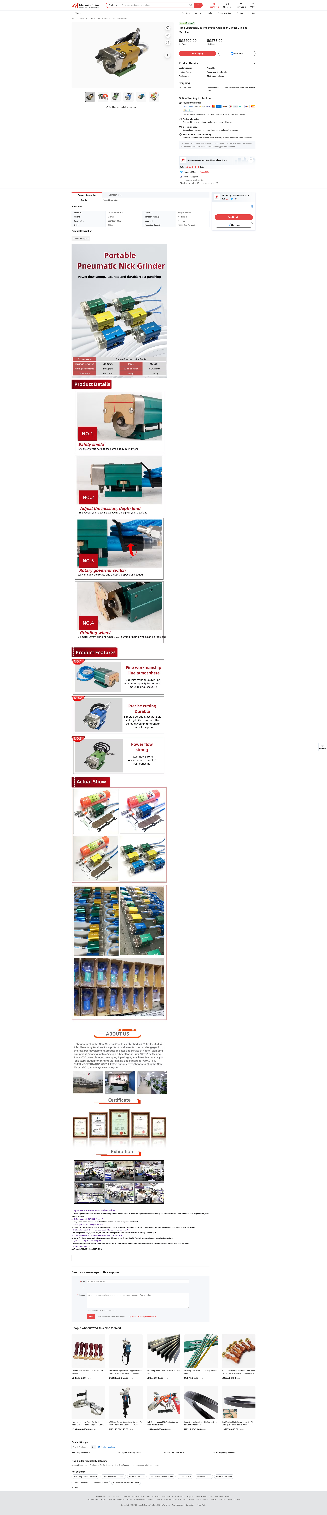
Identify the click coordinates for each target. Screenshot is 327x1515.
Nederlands (168, 1499)
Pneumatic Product (137, 1476)
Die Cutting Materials (80, 1452)
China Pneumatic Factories (113, 1476)
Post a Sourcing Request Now (142, 1316)
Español (112, 1499)
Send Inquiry (197, 53)
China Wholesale (153, 1496)
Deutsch (159, 1499)
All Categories (80, 13)
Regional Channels (193, 1496)
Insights (228, 1496)
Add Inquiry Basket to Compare (123, 107)
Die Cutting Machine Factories (85, 1476)
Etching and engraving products (222, 1452)
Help (210, 13)
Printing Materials (102, 18)
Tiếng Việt (221, 1499)
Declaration (190, 1505)
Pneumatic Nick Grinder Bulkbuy (126, 1482)
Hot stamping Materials (173, 1452)
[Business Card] (252, 206)
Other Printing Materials (119, 18)
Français (130, 1499)
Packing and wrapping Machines (130, 1452)
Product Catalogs (107, 1447)
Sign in (252, 7)
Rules (254, 13)
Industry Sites (180, 1496)
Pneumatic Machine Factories (161, 1476)
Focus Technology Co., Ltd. (146, 1505)
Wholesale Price (167, 1496)
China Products (113, 1496)
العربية (177, 1499)
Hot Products (101, 1496)
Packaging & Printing (86, 18)
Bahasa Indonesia (234, 1499)
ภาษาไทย (205, 1499)
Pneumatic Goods (204, 1476)
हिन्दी (197, 1499)
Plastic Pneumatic (101, 1482)
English (103, 1499)
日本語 (191, 1499)
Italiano (150, 1499)
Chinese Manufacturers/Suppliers (133, 1496)
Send (91, 1316)
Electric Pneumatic (81, 1482)
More (74, 1487)
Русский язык (140, 1499)
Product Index (207, 1496)
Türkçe (213, 1499)
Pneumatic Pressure (224, 1476)
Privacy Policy (201, 1505)
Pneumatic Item (185, 1476)
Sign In (183, 183)
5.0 (223, 199)
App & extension (224, 13)
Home (74, 18)
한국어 (184, 1499)
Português (121, 1499)
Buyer (197, 13)
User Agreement (177, 1505)
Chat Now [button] (238, 53)
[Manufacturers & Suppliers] (85, 5)
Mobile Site (219, 1496)
